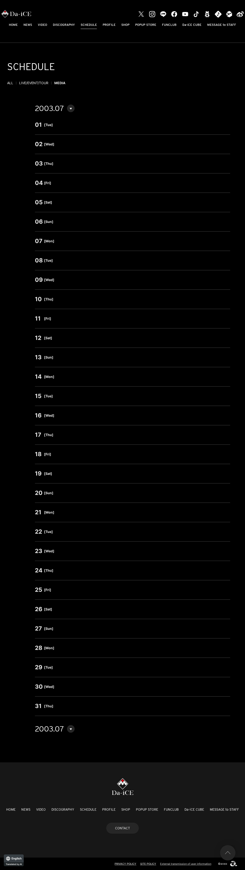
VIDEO (42, 25)
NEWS (27, 25)
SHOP (125, 25)
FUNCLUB (169, 25)
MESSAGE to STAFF (221, 25)
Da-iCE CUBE (191, 25)
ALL (10, 83)
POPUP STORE (145, 25)
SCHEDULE (89, 25)
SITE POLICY (148, 863)
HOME (13, 25)
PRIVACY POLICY (125, 863)
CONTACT (122, 828)
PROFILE (109, 25)
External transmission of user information (185, 863)
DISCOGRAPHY (64, 25)
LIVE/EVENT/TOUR (33, 83)
